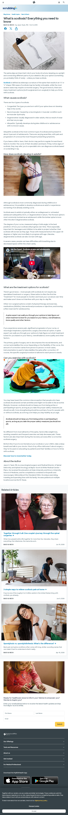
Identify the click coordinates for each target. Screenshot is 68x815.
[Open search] (63, 2)
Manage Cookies (34, 806)
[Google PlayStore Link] (45, 780)
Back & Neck (25, 14)
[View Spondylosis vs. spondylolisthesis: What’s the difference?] (34, 622)
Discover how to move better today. (18, 456)
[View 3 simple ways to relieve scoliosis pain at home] (34, 568)
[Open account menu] (59, 2)
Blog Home (7, 14)
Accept (34, 811)
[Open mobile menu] (3, 2)
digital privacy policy (41, 800)
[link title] (34, 2)
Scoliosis (7, 83)
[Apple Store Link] (17, 780)
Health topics (16, 14)
